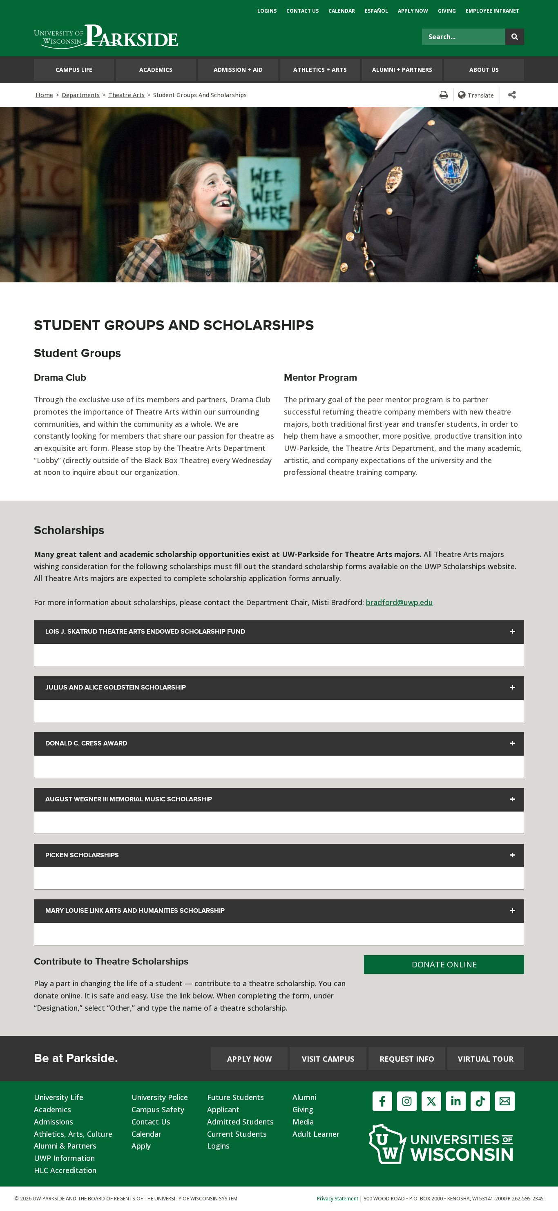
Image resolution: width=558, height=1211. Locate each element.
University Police (160, 1097)
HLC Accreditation (65, 1170)
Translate (481, 95)
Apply (141, 1146)
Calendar (146, 1134)
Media (303, 1122)
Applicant (223, 1109)
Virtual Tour (485, 1059)
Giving (302, 1109)
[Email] (505, 1101)
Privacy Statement (337, 1198)
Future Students (235, 1097)
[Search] (514, 37)
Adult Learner (315, 1134)
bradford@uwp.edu (399, 602)
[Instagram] (407, 1101)
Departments (81, 95)
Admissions (53, 1122)
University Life (58, 1097)
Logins (218, 1146)
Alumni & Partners (65, 1146)
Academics (52, 1109)
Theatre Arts (126, 95)
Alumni (304, 1097)
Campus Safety (158, 1109)
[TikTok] (480, 1101)
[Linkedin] (456, 1101)
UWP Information (64, 1158)
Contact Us (151, 1122)
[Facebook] (382, 1101)
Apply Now (249, 1059)
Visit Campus (328, 1059)
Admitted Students (240, 1122)
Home (44, 95)
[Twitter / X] (431, 1101)
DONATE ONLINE (444, 964)
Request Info (406, 1059)
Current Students (237, 1134)
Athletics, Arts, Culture (73, 1134)
